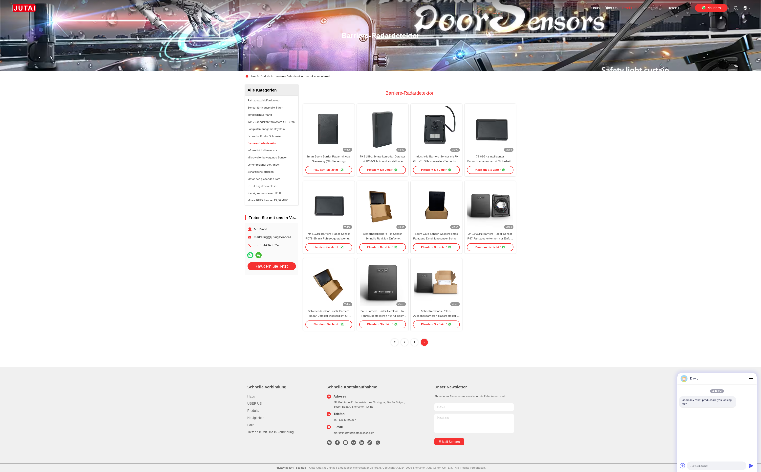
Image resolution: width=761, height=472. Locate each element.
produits (628, 8)
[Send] (751, 465)
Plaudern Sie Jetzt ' (326, 169)
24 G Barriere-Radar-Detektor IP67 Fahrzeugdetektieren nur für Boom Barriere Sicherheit (382, 315)
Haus (595, 8)
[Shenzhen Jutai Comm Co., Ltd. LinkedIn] (361, 443)
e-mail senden (449, 441)
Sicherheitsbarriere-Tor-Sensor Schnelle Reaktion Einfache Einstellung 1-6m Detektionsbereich (382, 238)
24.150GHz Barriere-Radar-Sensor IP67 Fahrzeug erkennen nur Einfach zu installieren (490, 238)
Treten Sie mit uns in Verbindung (270, 432)
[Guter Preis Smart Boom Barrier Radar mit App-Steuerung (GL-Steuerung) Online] (328, 129)
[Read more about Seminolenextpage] (394, 342)
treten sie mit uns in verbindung (676, 8)
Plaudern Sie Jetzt (272, 266)
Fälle (250, 425)
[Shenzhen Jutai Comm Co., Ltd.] (24, 8)
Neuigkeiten (255, 418)
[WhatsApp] (250, 255)
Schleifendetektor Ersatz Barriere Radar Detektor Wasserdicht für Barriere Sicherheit (328, 315)
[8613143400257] (378, 443)
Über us (611, 8)
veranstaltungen (652, 8)
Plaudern (714, 8)
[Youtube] (353, 443)
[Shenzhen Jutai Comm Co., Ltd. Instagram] (345, 443)
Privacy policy (284, 467)
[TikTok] (370, 443)
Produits (265, 76)
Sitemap (301, 467)
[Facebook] (337, 443)
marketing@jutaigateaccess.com (277, 237)
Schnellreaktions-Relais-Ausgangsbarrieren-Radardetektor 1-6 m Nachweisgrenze (436, 315)
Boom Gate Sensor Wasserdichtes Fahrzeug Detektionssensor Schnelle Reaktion (436, 238)
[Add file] (682, 465)
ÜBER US (254, 403)
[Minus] (751, 378)
